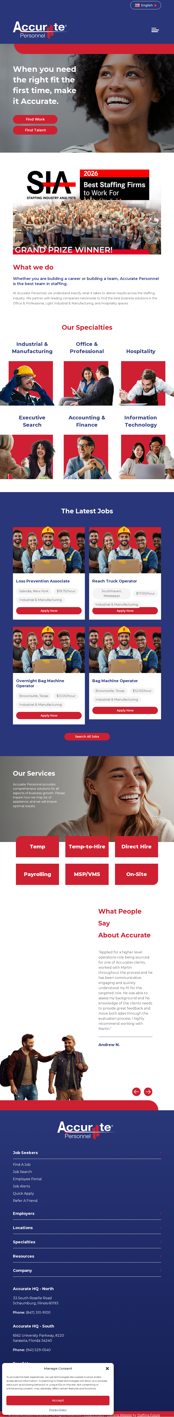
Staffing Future (148, 1415)
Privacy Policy (58, 1409)
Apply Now (49, 611)
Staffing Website (119, 1415)
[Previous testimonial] (136, 1092)
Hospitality (140, 351)
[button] (107, 1368)
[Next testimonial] (148, 1092)
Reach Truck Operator (114, 581)
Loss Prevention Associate (43, 581)
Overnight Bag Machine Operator (40, 683)
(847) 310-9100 (38, 1313)
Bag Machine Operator (115, 681)
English (147, 5)
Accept (58, 1400)
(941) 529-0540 (38, 1350)
